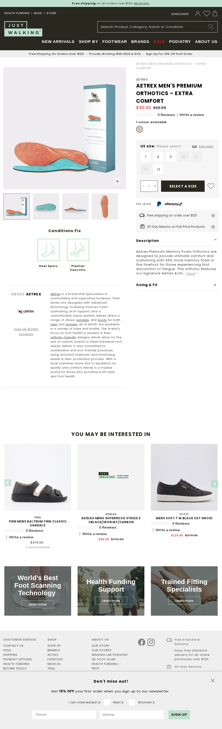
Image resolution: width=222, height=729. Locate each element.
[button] (117, 181)
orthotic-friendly (63, 337)
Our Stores (102, 650)
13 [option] (158, 169)
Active (53, 655)
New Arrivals (58, 41)
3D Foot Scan (103, 659)
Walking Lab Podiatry (110, 655)
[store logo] (23, 28)
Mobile (109, 715)
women (71, 324)
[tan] (139, 129)
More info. (142, 3)
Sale (159, 41)
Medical (54, 664)
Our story (101, 646)
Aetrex (55, 294)
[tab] (177, 241)
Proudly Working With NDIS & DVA (115, 54)
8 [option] (158, 157)
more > (192, 273)
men (54, 324)
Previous (7, 482)
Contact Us (13, 646)
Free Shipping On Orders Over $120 (56, 54)
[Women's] (133, 702)
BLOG (38, 13)
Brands (53, 650)
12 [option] (145, 169)
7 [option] (146, 157)
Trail (51, 668)
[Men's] (108, 702)
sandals (82, 320)
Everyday (55, 659)
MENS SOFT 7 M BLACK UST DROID (184, 518)
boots (102, 320)
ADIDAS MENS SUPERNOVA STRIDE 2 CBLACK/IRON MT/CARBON (111, 520)
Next (214, 483)
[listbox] (177, 164)
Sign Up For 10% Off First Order (169, 54)
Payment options (17, 659)
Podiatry (180, 41)
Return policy (15, 668)
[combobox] (157, 27)
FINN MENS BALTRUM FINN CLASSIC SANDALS (38, 523)
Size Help (206, 146)
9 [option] (171, 157)
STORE (51, 13)
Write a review (192, 115)
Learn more (38, 604)
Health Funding (16, 13)
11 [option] (196, 157)
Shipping (10, 655)
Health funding (16, 664)
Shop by (54, 646)
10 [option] (183, 157)
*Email (41, 715)
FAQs (7, 650)
